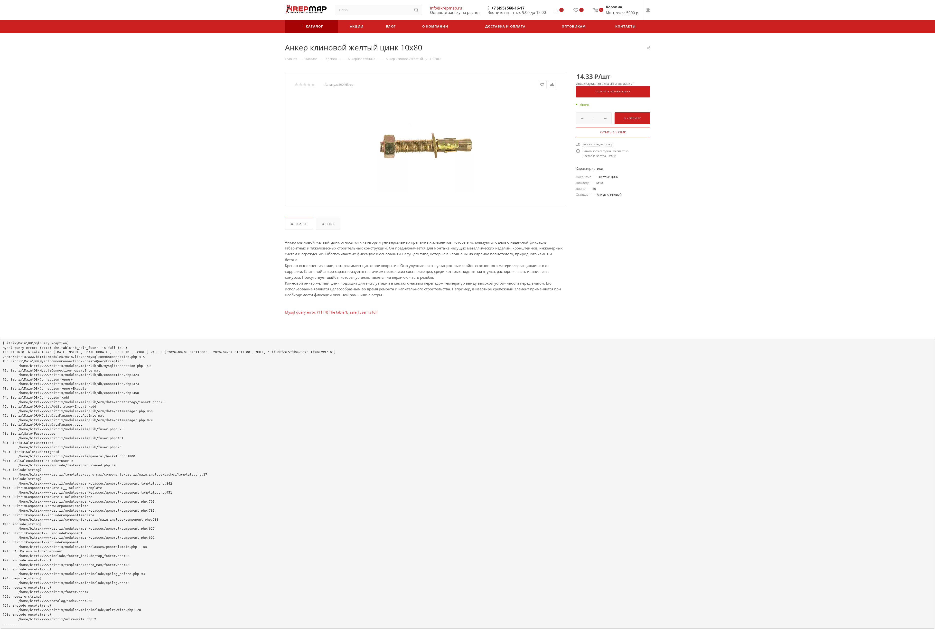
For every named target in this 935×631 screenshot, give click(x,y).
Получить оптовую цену (613, 91)
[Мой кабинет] (648, 11)
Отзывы (328, 224)
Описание (299, 224)
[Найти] (416, 10)
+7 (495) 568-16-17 (507, 8)
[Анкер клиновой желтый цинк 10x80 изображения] (425, 143)
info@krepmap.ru (446, 8)
